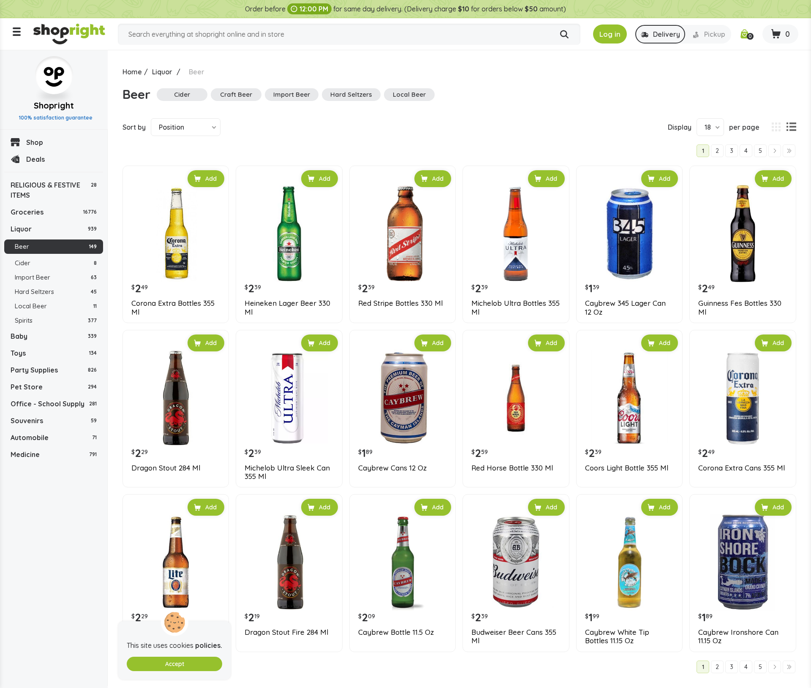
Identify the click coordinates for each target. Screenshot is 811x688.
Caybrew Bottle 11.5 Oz (396, 632)
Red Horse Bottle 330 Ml (512, 468)
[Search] (564, 34)
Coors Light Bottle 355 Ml (626, 468)
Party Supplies (54, 370)
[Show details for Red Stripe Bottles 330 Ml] (402, 233)
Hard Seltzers (56, 292)
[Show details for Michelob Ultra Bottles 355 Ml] (515, 233)
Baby (54, 336)
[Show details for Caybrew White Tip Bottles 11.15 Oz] (629, 562)
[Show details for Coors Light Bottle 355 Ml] (629, 397)
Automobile (54, 437)
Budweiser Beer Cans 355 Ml (513, 636)
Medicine (54, 454)
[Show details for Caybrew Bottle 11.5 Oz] (402, 562)
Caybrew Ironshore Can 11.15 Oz (738, 636)
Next (774, 150)
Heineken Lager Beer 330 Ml (287, 307)
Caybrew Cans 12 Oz (392, 468)
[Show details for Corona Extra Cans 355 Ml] (742, 397)
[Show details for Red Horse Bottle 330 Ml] (515, 397)
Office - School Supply (54, 404)
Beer (56, 246)
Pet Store (54, 387)
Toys (54, 353)
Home (132, 72)
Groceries (54, 212)
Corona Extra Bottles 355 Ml (173, 307)
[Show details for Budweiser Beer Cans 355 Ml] (515, 562)
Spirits (56, 320)
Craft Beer (236, 94)
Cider (56, 263)
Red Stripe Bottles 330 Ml (400, 303)
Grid (776, 127)
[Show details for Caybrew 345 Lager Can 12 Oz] (629, 233)
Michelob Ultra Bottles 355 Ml (515, 307)
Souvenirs (54, 420)
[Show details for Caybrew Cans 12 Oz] (402, 397)
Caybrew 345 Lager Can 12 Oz (625, 307)
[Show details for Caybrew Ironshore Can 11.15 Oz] (742, 562)
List (791, 127)
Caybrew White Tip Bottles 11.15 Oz (617, 636)
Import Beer (56, 277)
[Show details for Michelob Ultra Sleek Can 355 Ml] (288, 397)
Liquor (54, 229)
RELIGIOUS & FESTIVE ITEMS (54, 190)
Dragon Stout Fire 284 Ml (286, 632)
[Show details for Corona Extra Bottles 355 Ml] (175, 233)
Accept (174, 664)
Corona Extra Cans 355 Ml (741, 468)
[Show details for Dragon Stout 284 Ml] (175, 397)
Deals (35, 159)
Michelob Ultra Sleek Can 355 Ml (287, 472)
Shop (34, 142)
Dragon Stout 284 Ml (165, 468)
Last (789, 150)
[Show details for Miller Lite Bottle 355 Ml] (175, 562)
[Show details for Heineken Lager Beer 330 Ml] (288, 233)
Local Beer (56, 306)
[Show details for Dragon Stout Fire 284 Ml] (288, 562)
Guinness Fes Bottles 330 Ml (739, 307)
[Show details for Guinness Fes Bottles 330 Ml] (742, 233)
